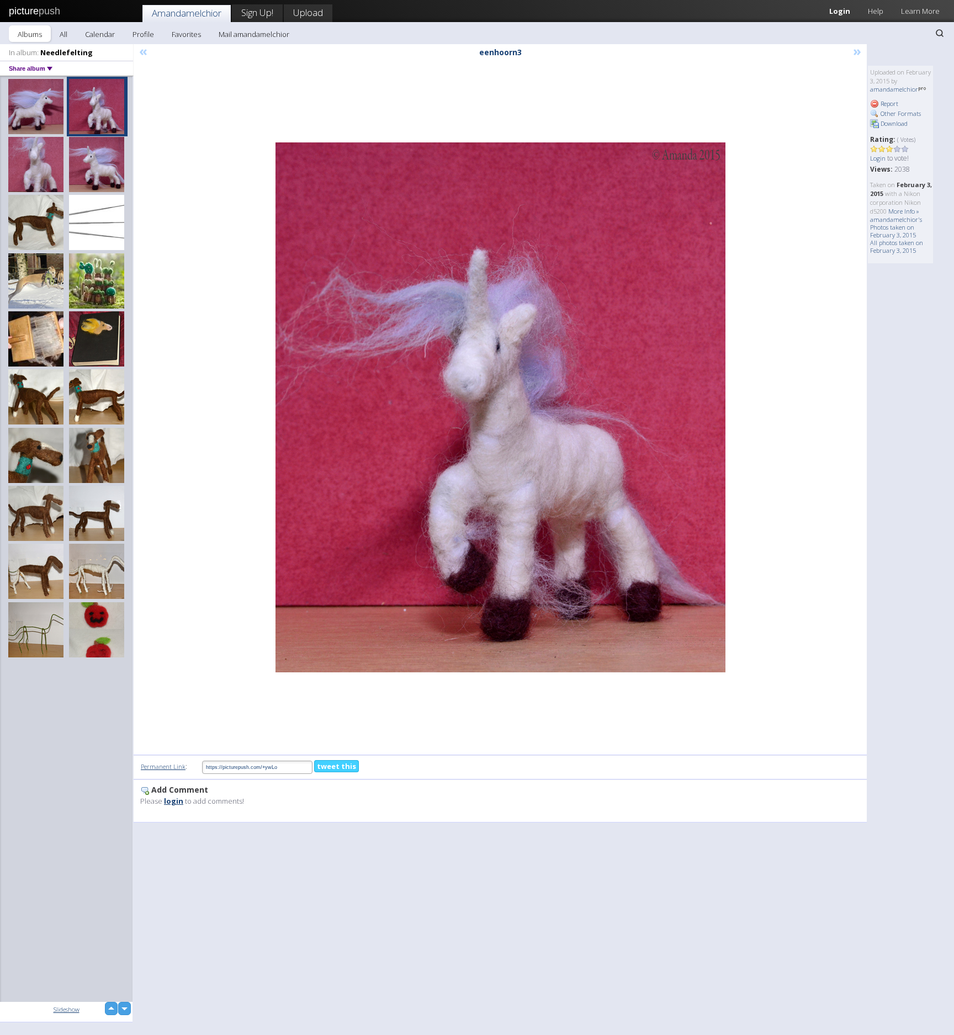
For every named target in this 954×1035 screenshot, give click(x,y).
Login (839, 11)
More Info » (903, 211)
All (63, 34)
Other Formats (900, 113)
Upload (308, 12)
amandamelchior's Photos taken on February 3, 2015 (896, 227)
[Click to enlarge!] (500, 407)
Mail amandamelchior (254, 34)
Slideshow (67, 1009)
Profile (143, 34)
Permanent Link (163, 766)
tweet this (336, 766)
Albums (30, 34)
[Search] (939, 33)
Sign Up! (257, 12)
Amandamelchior (186, 13)
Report (888, 103)
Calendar (100, 34)
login (173, 801)
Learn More (920, 11)
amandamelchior (894, 89)
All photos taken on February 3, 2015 (896, 246)
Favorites (186, 34)
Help (875, 11)
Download (893, 123)
